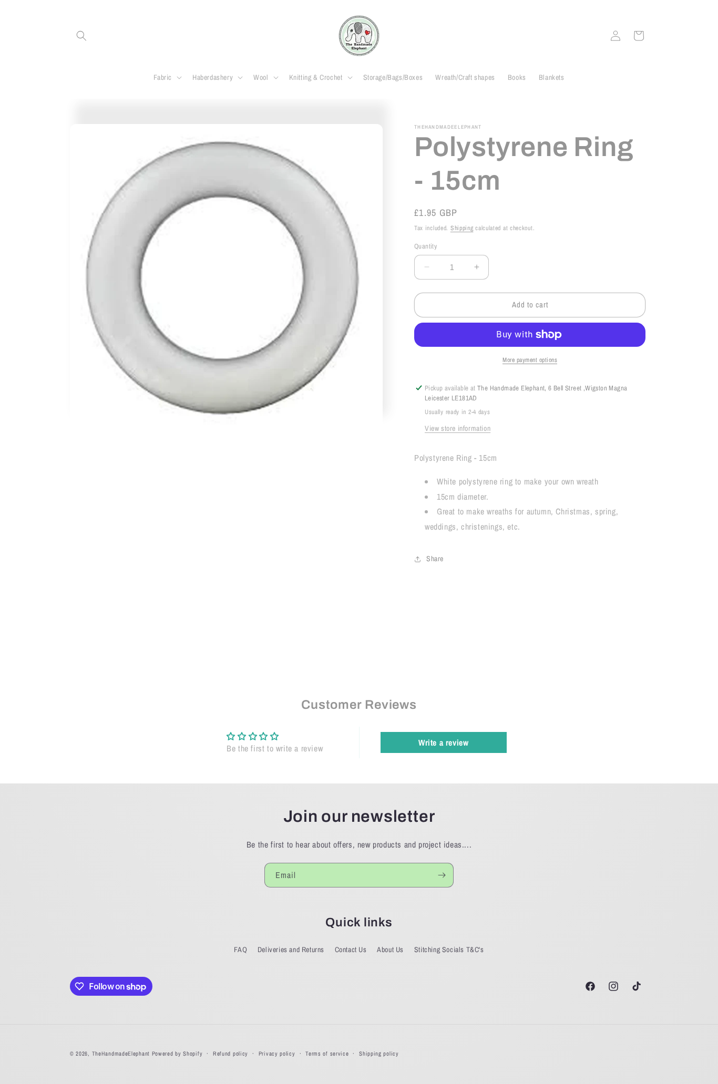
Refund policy (230, 1053)
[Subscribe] (441, 875)
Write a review (443, 742)
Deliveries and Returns (291, 949)
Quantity (425, 246)
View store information (457, 428)
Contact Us (351, 949)
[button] (81, 35)
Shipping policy (379, 1053)
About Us (390, 949)
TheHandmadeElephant (121, 1053)
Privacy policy (277, 1053)
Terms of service (326, 1053)
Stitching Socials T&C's (449, 949)
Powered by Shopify (177, 1053)
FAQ (240, 949)
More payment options (529, 360)
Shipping (462, 228)
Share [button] (435, 558)
